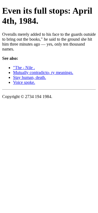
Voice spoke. (24, 82)
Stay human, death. (29, 77)
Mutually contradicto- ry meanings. (43, 72)
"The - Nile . (24, 67)
